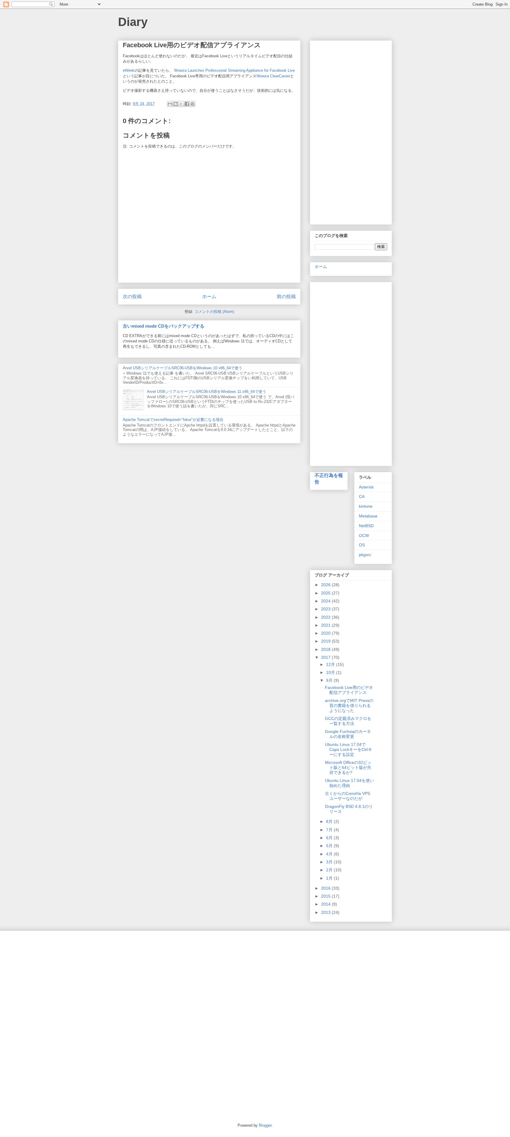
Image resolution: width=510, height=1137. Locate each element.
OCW (364, 535)
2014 (326, 904)
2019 (326, 641)
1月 (330, 878)
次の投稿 (132, 296)
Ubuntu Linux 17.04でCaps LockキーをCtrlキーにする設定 (348, 749)
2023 (326, 609)
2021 (326, 625)
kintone (365, 506)
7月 (330, 829)
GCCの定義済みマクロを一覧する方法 (348, 721)
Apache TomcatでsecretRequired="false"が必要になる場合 (173, 419)
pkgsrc (365, 554)
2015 (326, 896)
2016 (326, 888)
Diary (133, 21)
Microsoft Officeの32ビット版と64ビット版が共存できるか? (348, 767)
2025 (326, 593)
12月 (331, 664)
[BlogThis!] (176, 104)
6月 (330, 837)
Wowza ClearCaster (273, 76)
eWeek (129, 70)
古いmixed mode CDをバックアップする (163, 326)
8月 (330, 821)
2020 (326, 633)
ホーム (209, 296)
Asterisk (366, 487)
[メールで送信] (170, 104)
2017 (326, 657)
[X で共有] (181, 104)
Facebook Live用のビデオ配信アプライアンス (349, 690)
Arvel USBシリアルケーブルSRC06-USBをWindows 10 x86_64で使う (182, 368)
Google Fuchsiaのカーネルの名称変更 (348, 734)
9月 (330, 680)
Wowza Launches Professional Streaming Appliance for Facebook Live (234, 70)
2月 (330, 870)
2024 (326, 601)
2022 (326, 617)
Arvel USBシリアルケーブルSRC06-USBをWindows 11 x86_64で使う (206, 391)
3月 (330, 862)
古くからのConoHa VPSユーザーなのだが (347, 796)
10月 (331, 672)
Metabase (368, 516)
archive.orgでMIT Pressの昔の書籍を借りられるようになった (349, 705)
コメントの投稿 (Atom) (214, 311)
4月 (330, 854)
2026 (326, 584)
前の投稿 (286, 296)
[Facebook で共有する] (187, 104)
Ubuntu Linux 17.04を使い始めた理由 (349, 783)
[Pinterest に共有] (192, 104)
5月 (330, 845)
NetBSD (366, 525)
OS (362, 545)
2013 (326, 912)
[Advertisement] (351, 131)
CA (361, 496)
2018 (326, 649)
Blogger (265, 1125)
